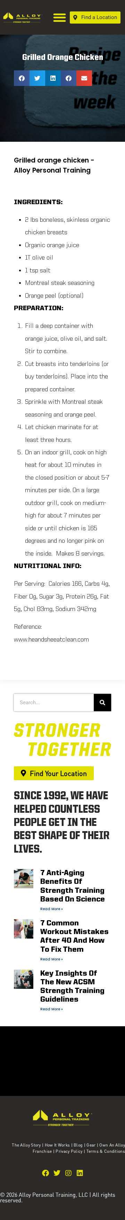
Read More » (51, 909)
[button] (60, 17)
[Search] (102, 702)
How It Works (57, 1145)
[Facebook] (45, 1173)
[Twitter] (57, 1173)
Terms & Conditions (105, 1151)
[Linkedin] (80, 1173)
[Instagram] (68, 1173)
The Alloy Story (26, 1145)
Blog (78, 1145)
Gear (90, 1145)
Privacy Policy (70, 1151)
